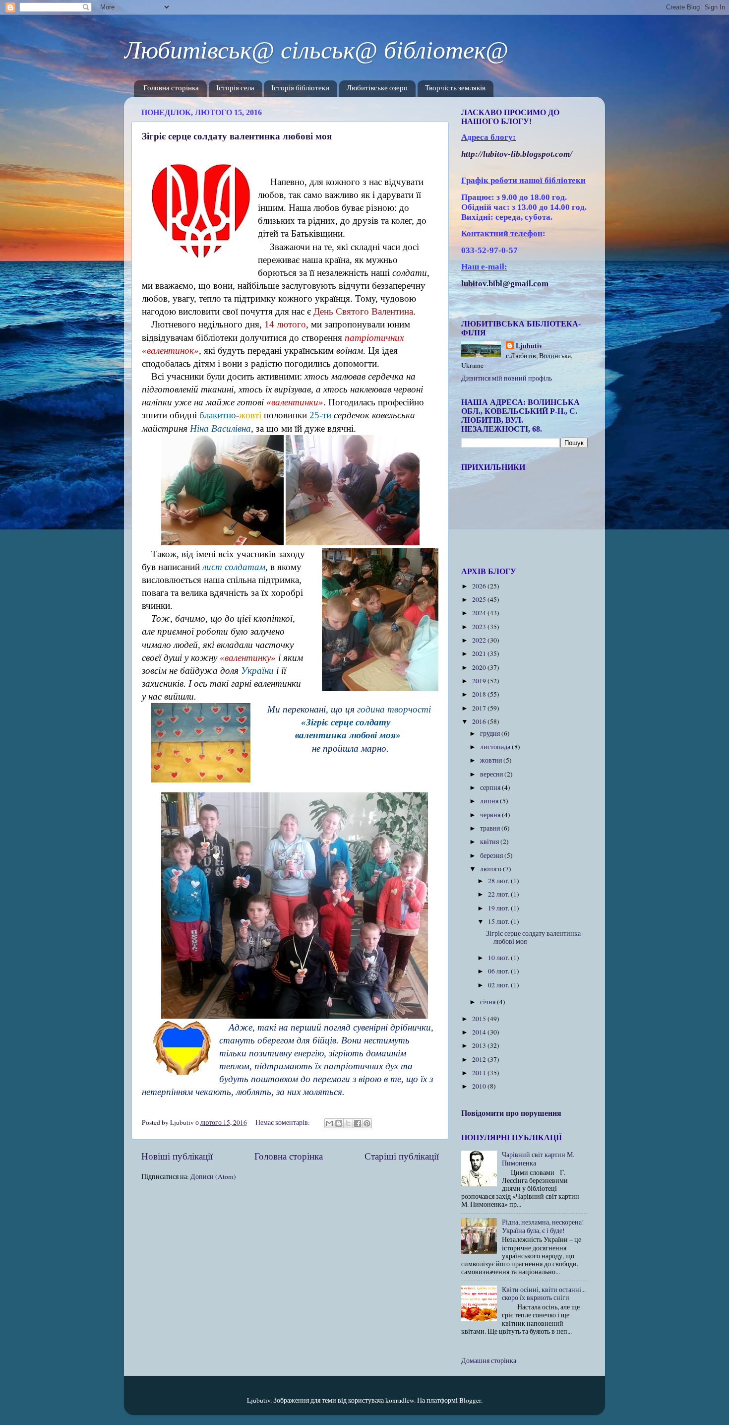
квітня (490, 841)
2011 (479, 1072)
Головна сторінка (171, 88)
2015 (479, 1018)
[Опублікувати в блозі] (339, 1123)
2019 (479, 680)
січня (488, 1001)
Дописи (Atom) (213, 1176)
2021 (479, 653)
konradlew (399, 1400)
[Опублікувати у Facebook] (358, 1123)
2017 (479, 708)
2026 (479, 586)
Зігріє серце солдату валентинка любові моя (237, 135)
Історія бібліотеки (300, 88)
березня (492, 855)
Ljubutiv (529, 346)
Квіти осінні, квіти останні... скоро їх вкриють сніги (544, 1293)
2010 (479, 1086)
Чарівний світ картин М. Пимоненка (538, 1158)
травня (490, 828)
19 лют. (499, 908)
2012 (479, 1059)
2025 (479, 599)
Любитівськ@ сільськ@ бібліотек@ (316, 50)
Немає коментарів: (283, 1122)
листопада (496, 746)
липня (490, 800)
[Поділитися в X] (348, 1123)
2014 (479, 1032)
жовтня (491, 760)
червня (491, 814)
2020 (479, 667)
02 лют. (499, 984)
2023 (479, 626)
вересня (492, 774)
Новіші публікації (177, 1156)
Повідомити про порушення (511, 1112)
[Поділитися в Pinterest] (367, 1123)
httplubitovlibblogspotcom (516, 154)
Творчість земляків (455, 88)
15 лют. (499, 921)
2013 (479, 1045)
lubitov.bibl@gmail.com (504, 283)
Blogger (470, 1400)
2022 (479, 640)
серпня (491, 787)
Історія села (235, 88)
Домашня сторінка (488, 1360)
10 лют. (499, 957)
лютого (491, 868)
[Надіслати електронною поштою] (329, 1123)
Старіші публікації (401, 1156)
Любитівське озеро (377, 88)
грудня (490, 733)
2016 (479, 721)
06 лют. (499, 971)
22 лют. (499, 894)
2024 (479, 612)
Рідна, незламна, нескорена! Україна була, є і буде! (543, 1226)
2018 (479, 694)
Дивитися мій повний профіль (506, 378)
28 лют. (499, 880)
